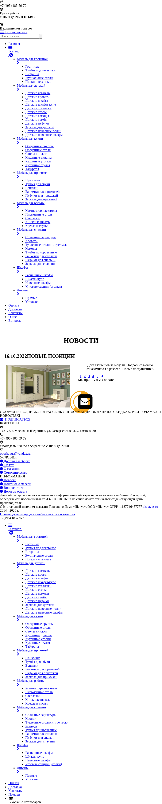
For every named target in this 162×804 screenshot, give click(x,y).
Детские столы (36, 112)
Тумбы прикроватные (41, 252)
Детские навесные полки (43, 131)
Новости (9, 480)
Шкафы (22, 267)
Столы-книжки (36, 153)
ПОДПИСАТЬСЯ (16, 419)
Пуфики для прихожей (41, 195)
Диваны (22, 290)
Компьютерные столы (41, 210)
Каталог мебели (15, 32)
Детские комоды (37, 116)
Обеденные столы (38, 150)
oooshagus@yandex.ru (15, 453)
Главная (14, 44)
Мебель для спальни (31, 229)
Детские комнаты (37, 93)
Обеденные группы (39, 146)
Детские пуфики (37, 123)
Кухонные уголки (38, 161)
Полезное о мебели (17, 484)
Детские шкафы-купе (40, 104)
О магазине (11, 468)
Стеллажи (32, 218)
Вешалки (31, 188)
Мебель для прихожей (33, 172)
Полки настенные (38, 81)
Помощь (14, 794)
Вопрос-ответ (13, 487)
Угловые (31, 301)
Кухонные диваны (38, 157)
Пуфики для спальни (40, 260)
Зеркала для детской (39, 127)
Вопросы (15, 320)
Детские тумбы (36, 119)
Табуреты (32, 169)
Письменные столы (39, 214)
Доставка (15, 309)
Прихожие (32, 180)
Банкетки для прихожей (42, 191)
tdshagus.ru (150, 506)
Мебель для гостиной (32, 59)
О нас (12, 317)
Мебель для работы (31, 203)
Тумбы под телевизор (40, 70)
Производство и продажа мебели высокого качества (37, 514)
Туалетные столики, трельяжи (47, 245)
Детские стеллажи (38, 108)
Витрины (32, 74)
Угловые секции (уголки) (43, 286)
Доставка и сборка (16, 461)
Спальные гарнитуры (40, 237)
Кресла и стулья (36, 226)
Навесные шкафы (38, 282)
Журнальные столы (39, 78)
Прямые (31, 298)
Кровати (31, 241)
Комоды (31, 248)
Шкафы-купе (34, 279)
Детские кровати (37, 97)
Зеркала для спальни (40, 263)
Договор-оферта (15, 491)
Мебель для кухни (30, 138)
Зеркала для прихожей (41, 199)
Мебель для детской (31, 85)
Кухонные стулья (37, 165)
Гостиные (32, 66)
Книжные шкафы (37, 222)
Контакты (15, 313)
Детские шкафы (36, 100)
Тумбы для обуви (37, 184)
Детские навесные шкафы (44, 135)
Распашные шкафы (39, 275)
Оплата (13, 305)
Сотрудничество (15, 472)
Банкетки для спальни (41, 256)
